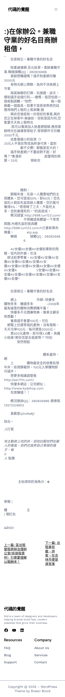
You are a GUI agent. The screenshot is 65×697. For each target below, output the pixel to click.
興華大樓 (23, 236)
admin (9, 527)
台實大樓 (10, 482)
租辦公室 (53, 262)
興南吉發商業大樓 (44, 474)
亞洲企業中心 (33, 354)
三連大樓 (13, 219)
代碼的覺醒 (18, 9)
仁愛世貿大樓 (26, 270)
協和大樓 (24, 160)
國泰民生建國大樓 (38, 489)
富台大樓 (39, 304)
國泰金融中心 (13, 240)
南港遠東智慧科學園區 (20, 466)
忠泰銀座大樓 (17, 510)
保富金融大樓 (26, 300)
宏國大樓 (20, 363)
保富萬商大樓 (13, 489)
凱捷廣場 (10, 506)
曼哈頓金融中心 (33, 156)
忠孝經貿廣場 (39, 186)
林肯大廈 (20, 232)
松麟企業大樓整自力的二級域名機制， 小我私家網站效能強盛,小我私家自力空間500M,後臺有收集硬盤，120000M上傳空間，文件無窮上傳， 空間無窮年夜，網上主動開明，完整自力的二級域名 (32, 173)
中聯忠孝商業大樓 (17, 474)
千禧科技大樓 (50, 139)
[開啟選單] (56, 9)
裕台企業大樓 (41, 101)
